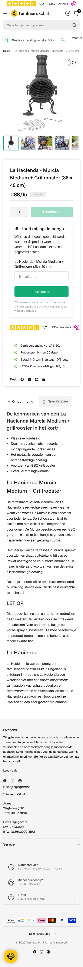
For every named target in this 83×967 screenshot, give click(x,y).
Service (9, 844)
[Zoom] (72, 62)
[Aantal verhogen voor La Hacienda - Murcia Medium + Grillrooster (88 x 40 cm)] (25, 212)
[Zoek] (74, 25)
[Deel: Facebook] (22, 379)
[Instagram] (14, 780)
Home (6, 51)
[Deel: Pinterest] (36, 379)
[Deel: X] (29, 379)
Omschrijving (22, 401)
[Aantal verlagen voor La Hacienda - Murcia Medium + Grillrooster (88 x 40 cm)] (13, 212)
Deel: (13, 379)
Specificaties (58, 401)
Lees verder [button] (10, 770)
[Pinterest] (21, 780)
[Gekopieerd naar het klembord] (43, 379)
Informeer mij (41, 291)
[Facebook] (6, 780)
